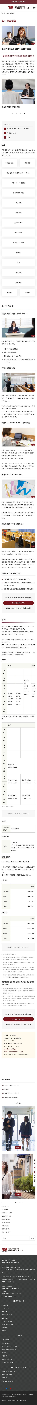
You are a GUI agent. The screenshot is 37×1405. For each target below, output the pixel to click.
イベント (4, 1206)
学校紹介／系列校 (7, 1321)
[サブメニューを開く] (34, 1343)
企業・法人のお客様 (7, 1381)
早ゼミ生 (4, 1225)
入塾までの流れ (6, 1340)
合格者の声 (5, 1216)
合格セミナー (5, 1212)
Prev (4, 94)
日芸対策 (4, 1222)
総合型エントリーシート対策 (11, 1093)
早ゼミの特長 (11, 133)
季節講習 (6, 1089)
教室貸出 (4, 1378)
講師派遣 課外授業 (7, 1374)
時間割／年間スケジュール (10, 1085)
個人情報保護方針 (22, 1400)
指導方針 (4, 1311)
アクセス (4, 1330)
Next (33, 94)
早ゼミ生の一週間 (7, 1314)
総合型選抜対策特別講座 (10, 1097)
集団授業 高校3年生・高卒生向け (18, 128)
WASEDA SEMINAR (15, 1394)
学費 (8, 137)
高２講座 (4, 1352)
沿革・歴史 (5, 1327)
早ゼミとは (5, 1305)
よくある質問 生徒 (7, 1359)
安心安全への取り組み (8, 1324)
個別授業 (4, 1356)
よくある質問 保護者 (7, 1362)
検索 (32, 1238)
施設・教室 (5, 1318)
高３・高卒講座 (6, 1079)
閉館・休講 (5, 1232)
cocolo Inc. (12, 1396)
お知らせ (4, 1209)
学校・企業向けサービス (8, 1371)
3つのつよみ (5, 1308)
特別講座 (4, 1229)
